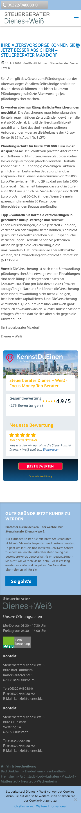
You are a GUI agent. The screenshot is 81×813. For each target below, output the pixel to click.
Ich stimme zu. (24, 806)
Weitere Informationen (52, 806)
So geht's (21, 581)
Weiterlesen (51, 449)
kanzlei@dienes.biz (28, 698)
